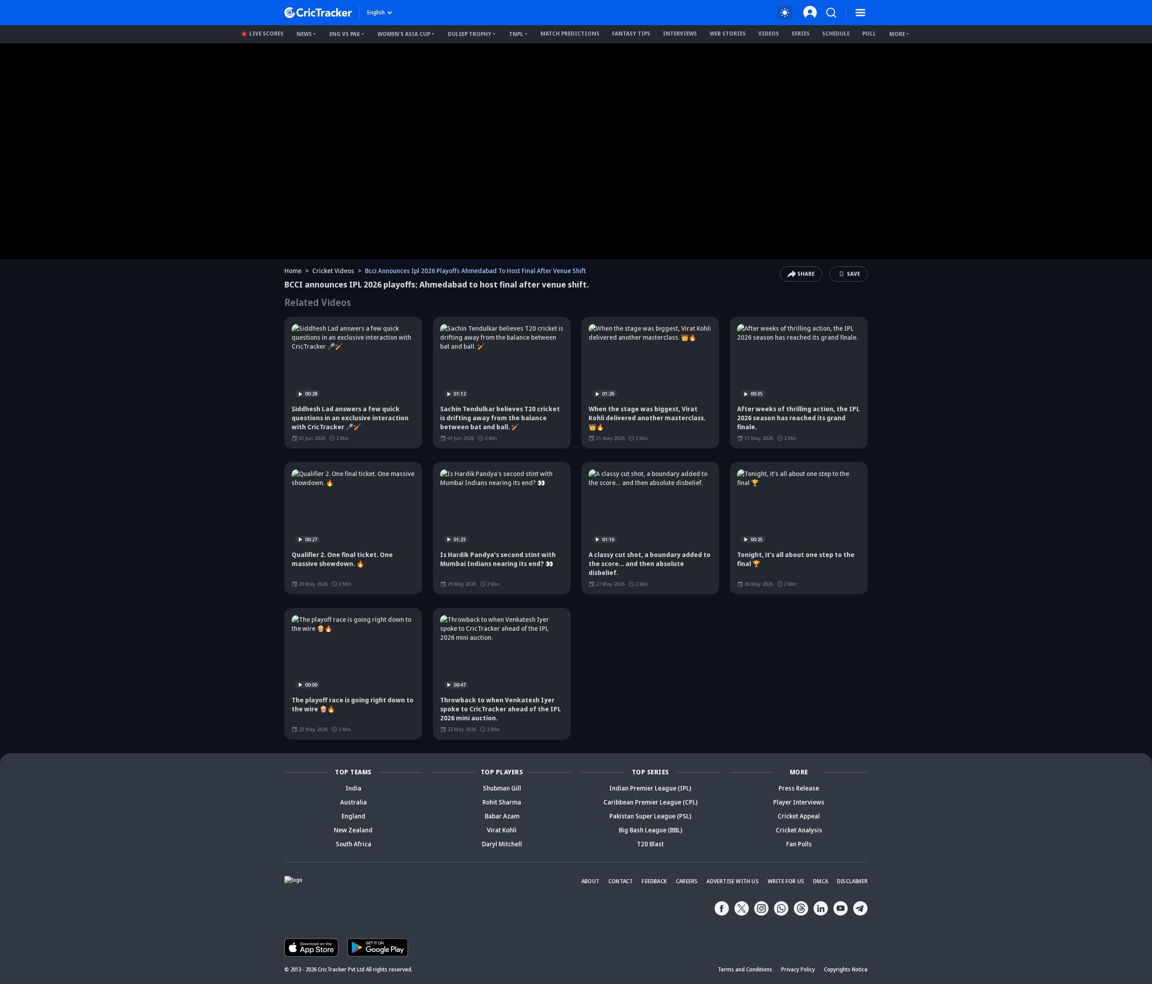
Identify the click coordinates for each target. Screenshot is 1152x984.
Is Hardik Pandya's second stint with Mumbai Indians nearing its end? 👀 (498, 559)
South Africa (353, 844)
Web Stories (728, 33)
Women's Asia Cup (404, 34)
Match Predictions (569, 33)
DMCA (820, 881)
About (590, 881)
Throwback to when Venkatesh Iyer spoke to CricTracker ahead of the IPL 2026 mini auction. (500, 709)
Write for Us (786, 881)
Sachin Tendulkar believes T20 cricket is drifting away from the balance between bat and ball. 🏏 (500, 417)
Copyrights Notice (846, 969)
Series (801, 33)
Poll (869, 33)
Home (293, 270)
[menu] (860, 12)
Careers (687, 881)
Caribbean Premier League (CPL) (650, 802)
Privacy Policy (798, 969)
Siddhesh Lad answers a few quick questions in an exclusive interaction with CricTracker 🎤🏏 (350, 417)
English (376, 12)
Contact (620, 881)
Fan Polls (799, 844)
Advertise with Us (732, 881)
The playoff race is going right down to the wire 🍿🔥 (353, 704)
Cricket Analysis (799, 830)
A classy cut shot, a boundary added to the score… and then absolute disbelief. (650, 563)
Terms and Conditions (745, 969)
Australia (353, 802)
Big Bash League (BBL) (650, 830)
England (353, 816)
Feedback (654, 881)
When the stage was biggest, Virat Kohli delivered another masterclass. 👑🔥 (647, 417)
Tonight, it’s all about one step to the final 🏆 (796, 559)
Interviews (680, 33)
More (897, 34)
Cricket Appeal (799, 816)
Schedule (836, 33)
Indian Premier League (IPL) (650, 788)
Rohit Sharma (501, 802)
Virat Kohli (502, 830)
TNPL (516, 34)
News (304, 34)
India (353, 788)
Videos (768, 33)
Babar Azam (502, 816)
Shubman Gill (502, 788)
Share (805, 274)
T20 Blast (650, 844)
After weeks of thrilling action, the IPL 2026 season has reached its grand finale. (798, 417)
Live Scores (266, 33)
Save (853, 274)
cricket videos (333, 270)
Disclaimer (852, 881)
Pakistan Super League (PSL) (650, 816)
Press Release (798, 788)
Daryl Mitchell (502, 844)
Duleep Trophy (469, 34)
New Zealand (353, 830)
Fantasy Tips (631, 33)
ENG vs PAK (344, 34)
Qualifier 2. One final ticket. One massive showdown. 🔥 (342, 559)
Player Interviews (798, 802)
